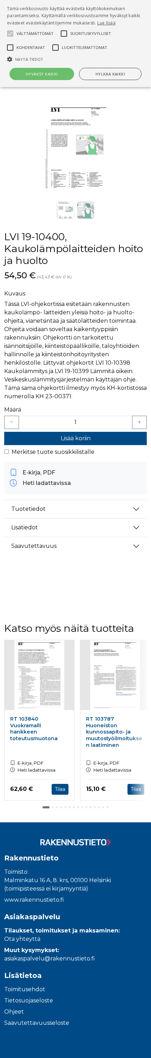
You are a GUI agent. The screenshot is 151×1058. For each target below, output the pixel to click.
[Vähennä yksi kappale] (11, 422)
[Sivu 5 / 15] (65, 807)
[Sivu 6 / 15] (69, 807)
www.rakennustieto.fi (34, 899)
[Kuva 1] (65, 210)
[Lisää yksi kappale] (139, 422)
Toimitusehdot (24, 989)
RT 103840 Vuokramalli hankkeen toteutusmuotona (34, 729)
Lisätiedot (24, 527)
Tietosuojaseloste (28, 1000)
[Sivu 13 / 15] (99, 807)
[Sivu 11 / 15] (91, 807)
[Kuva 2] (85, 210)
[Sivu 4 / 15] (61, 807)
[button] (75, 59)
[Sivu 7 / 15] (74, 807)
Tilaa (60, 789)
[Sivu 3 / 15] (57, 807)
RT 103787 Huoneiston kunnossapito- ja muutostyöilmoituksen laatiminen (114, 732)
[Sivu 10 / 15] (86, 807)
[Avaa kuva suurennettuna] (75, 148)
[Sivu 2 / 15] (53, 807)
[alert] (75, 43)
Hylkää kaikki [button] (110, 74)
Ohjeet (14, 1011)
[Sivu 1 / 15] (46, 807)
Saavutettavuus (34, 546)
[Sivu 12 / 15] (95, 807)
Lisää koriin (76, 438)
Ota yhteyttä (22, 939)
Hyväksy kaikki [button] (42, 74)
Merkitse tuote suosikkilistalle (53, 452)
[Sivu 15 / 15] (107, 807)
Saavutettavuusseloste (36, 1023)
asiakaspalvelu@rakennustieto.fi (49, 958)
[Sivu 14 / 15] (103, 807)
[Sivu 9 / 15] (82, 807)
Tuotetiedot (28, 509)
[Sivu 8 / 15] (78, 807)
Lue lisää (106, 23)
